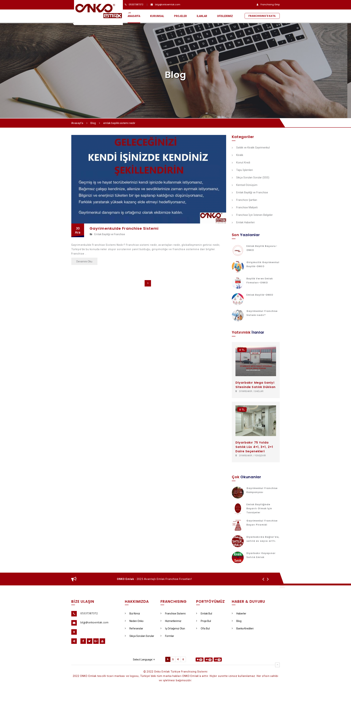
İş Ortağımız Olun (175, 628)
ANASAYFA (134, 16)
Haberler (241, 613)
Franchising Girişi (270, 4)
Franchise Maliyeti (247, 207)
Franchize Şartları (246, 200)
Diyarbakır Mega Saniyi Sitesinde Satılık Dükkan (255, 385)
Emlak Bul (206, 613)
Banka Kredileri (245, 628)
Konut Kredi (243, 162)
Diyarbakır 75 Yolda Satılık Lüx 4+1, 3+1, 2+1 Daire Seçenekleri (254, 446)
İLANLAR (202, 16)
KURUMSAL (157, 16)
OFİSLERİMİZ (225, 16)
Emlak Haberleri (245, 222)
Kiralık (239, 155)
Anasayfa (77, 123)
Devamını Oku (84, 261)
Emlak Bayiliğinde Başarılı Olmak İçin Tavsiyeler (259, 508)
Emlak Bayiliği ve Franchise (252, 192)
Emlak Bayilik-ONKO (259, 294)
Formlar (169, 636)
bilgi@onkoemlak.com (167, 4)
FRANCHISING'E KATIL (262, 16)
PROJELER (180, 16)
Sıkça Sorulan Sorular (141, 636)
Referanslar (136, 628)
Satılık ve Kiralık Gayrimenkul (253, 147)
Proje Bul (206, 621)
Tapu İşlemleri (244, 170)
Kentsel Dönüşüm (246, 185)
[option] (170, 579)
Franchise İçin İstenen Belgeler (254, 215)
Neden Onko (136, 621)
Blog (93, 123)
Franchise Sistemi (175, 613)
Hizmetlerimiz (173, 621)
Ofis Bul (205, 628)
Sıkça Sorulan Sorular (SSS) (252, 177)
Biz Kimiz (134, 613)
